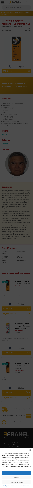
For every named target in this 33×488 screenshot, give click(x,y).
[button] (30, 450)
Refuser (16, 477)
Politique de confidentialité (22, 485)
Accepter (16, 473)
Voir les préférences (16, 482)
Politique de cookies (8, 485)
